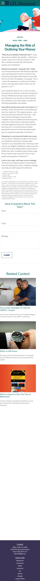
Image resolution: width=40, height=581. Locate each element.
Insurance (20, 568)
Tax (20, 571)
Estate (20, 566)
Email (4, 223)
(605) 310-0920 (22, 547)
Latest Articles (20, 579)
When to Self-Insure (8, 351)
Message (5, 236)
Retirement (20, 561)
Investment (20, 563)
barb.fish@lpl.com (20, 554)
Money (20, 573)
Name (4, 211)
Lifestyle (20, 576)
